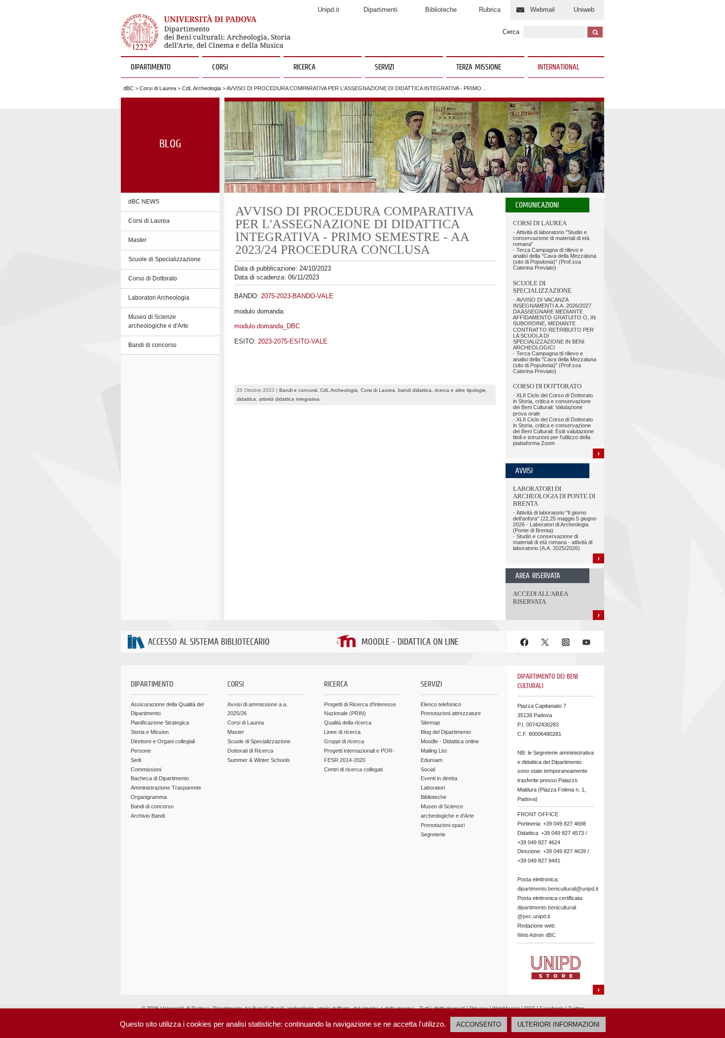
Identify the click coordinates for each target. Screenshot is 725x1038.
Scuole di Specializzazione (164, 259)
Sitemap (430, 723)
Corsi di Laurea (158, 88)
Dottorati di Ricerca (250, 751)
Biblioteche (441, 9)
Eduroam (431, 760)
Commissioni (146, 769)
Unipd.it (328, 9)
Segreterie (433, 834)
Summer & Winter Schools (258, 760)
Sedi (136, 760)
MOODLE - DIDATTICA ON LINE (410, 642)
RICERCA (304, 67)
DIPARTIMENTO (151, 67)
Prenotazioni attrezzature (451, 713)
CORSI (220, 67)
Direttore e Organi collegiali (163, 741)
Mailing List (434, 751)
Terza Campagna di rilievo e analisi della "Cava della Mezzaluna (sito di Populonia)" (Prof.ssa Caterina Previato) (554, 259)
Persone (141, 751)
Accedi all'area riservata (540, 597)
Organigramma (149, 797)
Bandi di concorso (152, 345)
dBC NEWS (143, 202)
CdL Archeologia (201, 88)
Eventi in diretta (439, 778)
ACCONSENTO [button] (478, 1024)
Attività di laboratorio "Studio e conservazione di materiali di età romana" (551, 238)
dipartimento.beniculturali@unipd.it (557, 889)
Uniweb (584, 9)
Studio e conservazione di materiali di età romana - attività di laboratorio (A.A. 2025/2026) (552, 542)
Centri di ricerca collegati (353, 769)
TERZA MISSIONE (478, 67)
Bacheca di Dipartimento (160, 778)
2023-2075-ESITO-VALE (292, 341)
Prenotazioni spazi (443, 825)
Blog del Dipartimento (446, 732)
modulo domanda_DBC (267, 326)
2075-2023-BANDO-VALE (297, 296)
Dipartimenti (380, 9)
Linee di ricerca (342, 732)
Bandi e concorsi (298, 390)
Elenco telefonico (441, 704)
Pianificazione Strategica (160, 723)
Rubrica (490, 9)
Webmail (542, 9)
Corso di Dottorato (152, 278)
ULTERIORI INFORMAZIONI (558, 1024)
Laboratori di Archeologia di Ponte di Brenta (554, 496)
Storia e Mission (150, 732)
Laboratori (433, 788)
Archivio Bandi (148, 816)
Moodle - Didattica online (450, 741)
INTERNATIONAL (559, 67)
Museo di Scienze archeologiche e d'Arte (158, 321)
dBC (128, 88)
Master (137, 240)
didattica (246, 399)
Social (428, 769)
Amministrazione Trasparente (166, 788)
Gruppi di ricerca (344, 741)
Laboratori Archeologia (158, 298)
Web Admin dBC (536, 935)
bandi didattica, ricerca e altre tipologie (442, 390)
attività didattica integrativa (289, 399)
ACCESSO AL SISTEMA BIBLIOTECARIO (209, 642)
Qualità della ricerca (347, 723)
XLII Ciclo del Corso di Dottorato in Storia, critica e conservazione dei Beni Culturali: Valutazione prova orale (553, 404)
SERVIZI (384, 67)
